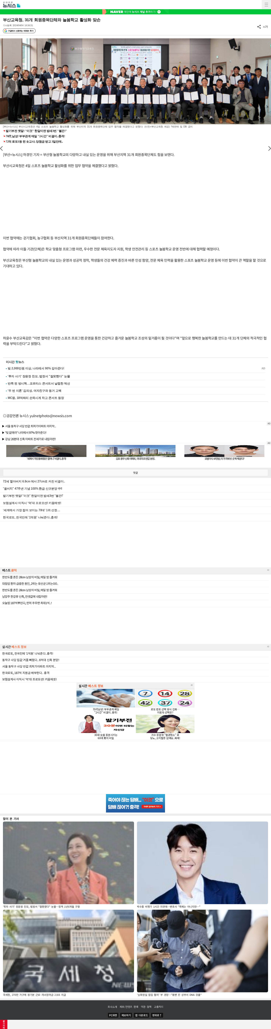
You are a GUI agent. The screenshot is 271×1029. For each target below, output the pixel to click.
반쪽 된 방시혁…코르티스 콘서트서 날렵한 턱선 (39, 383)
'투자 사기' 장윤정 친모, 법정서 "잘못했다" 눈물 (39, 376)
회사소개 (112, 1007)
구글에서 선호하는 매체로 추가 (20, 31)
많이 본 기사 (11, 818)
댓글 (135, 472)
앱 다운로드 (141, 1015)
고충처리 (158, 1007)
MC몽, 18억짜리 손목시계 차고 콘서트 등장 (36, 397)
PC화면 (113, 1015)
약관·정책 (146, 1007)
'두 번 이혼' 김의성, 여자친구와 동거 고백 (34, 390)
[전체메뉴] (266, 4)
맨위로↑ (157, 1015)
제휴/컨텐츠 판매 (129, 1007)
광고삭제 (4, 1024)
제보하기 (126, 1015)
